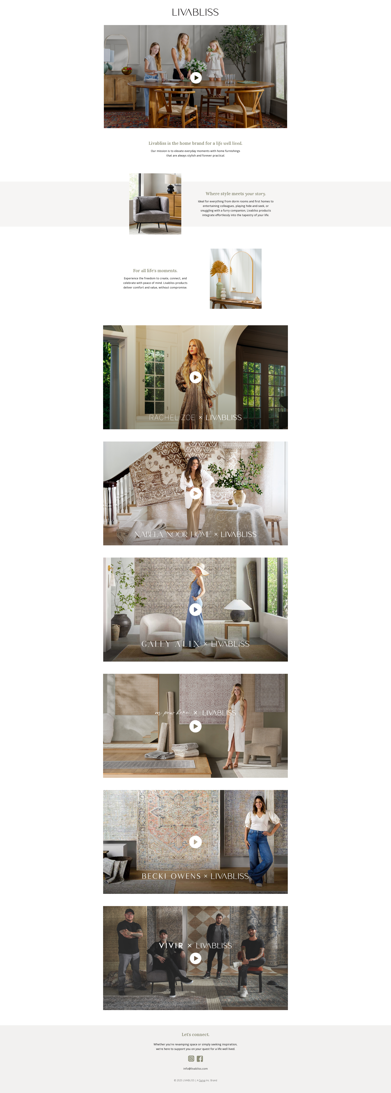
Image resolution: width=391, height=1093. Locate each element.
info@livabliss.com (195, 1068)
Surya (202, 1080)
